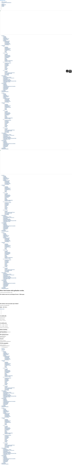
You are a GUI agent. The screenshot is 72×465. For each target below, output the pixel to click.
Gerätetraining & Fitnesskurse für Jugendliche (9, 86)
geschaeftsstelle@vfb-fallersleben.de (5, 321)
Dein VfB (3, 35)
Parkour (6, 116)
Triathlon (6, 69)
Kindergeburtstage (5, 87)
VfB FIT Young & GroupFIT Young (10, 72)
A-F (3, 46)
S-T (3, 119)
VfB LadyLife (7, 74)
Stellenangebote (7, 41)
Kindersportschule (7, 56)
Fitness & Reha (4, 75)
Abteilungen (3, 45)
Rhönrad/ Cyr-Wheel (8, 61)
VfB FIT (6, 129)
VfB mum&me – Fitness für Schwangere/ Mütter (9, 138)
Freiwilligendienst (7, 43)
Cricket (6, 50)
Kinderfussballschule (7, 113)
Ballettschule (6, 47)
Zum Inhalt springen (2, 0)
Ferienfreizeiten (5, 85)
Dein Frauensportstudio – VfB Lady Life (8, 135)
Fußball (6, 52)
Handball (6, 54)
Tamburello (6, 123)
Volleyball (6, 71)
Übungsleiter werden (7, 101)
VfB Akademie (7, 44)
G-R (3, 110)
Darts (5, 51)
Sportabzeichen (7, 63)
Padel (5, 58)
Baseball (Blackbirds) (8, 48)
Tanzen (6, 66)
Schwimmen (6, 64)
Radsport (6, 59)
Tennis (6, 67)
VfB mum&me (7, 132)
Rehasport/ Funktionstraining (9, 60)
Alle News (4, 40)
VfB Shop (4, 36)
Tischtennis (6, 68)
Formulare (4, 37)
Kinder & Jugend (4, 83)
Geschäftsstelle (5, 95)
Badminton (6, 104)
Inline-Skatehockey (7, 55)
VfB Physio (4, 82)
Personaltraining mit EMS (6, 79)
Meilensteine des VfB (6, 38)
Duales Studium (7, 42)
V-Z (3, 70)
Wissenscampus (4, 90)
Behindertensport (7, 49)
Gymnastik (6, 53)
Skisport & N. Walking (8, 120)
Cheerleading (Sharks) (8, 107)
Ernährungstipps (5, 78)
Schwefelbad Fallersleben (5, 91)
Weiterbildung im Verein (6, 98)
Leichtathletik (7, 57)
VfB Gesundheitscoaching (8, 73)
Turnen (6, 126)
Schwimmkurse (5, 89)
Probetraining (5, 76)
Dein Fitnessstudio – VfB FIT (7, 77)
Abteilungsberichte (5, 39)
